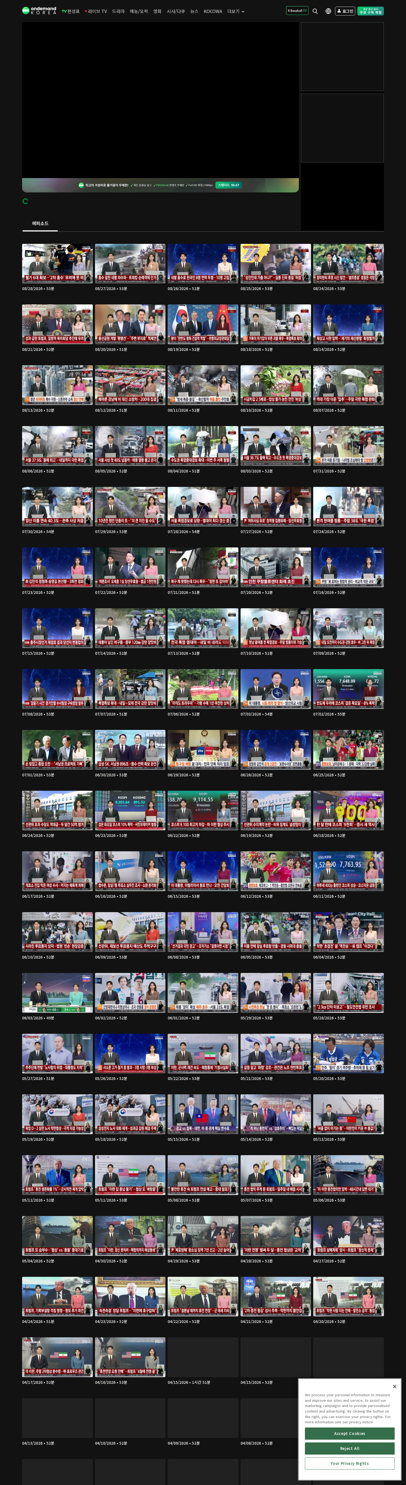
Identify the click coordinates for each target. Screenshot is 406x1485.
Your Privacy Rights (350, 1463)
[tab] (40, 223)
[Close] (395, 1386)
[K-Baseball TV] (297, 10)
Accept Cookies (349, 1433)
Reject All (350, 1448)
